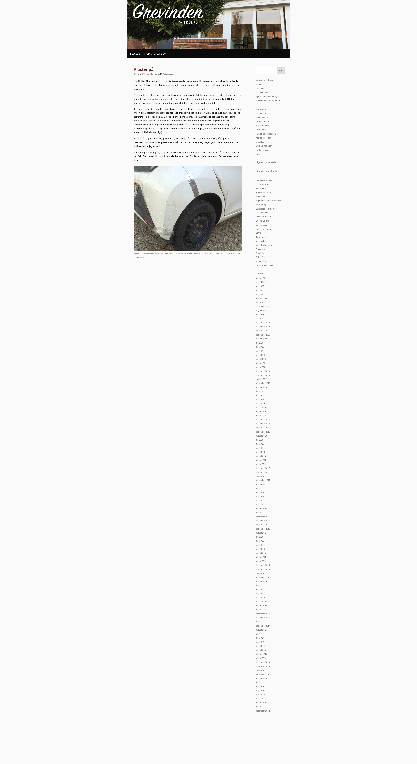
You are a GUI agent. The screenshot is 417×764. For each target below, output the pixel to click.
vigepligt (232, 253)
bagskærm (169, 253)
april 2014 (260, 646)
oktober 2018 (261, 428)
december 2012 (263, 711)
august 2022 (261, 282)
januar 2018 (261, 464)
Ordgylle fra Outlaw (264, 265)
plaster (183, 253)
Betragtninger (262, 118)
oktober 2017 (261, 476)
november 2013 (263, 666)
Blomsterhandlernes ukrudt (268, 101)
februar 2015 (261, 606)
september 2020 (263, 335)
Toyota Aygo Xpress (212, 253)
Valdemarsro (261, 225)
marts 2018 (261, 456)
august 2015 (261, 581)
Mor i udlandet (262, 213)
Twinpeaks (260, 196)
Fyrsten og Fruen (263, 229)
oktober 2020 (261, 331)
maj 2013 (260, 690)
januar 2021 (261, 318)
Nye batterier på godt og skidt (269, 97)
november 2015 (263, 569)
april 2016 (260, 549)
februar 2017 (261, 509)
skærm (195, 253)
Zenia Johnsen (262, 184)
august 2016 (261, 533)
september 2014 (263, 626)
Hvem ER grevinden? (155, 54)
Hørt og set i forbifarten (266, 134)
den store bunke (153, 74)
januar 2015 (261, 610)
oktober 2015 (261, 573)
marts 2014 (261, 650)
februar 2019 (261, 412)
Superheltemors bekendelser (268, 201)
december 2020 (263, 323)
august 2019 (261, 387)
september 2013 (263, 674)
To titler (259, 84)
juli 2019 (259, 391)
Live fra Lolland (262, 221)
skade (189, 253)
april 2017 (260, 500)
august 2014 (261, 630)
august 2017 (261, 484)
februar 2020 (261, 363)
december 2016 (263, 517)
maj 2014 (260, 642)
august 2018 (261, 436)
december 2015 (263, 565)
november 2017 (263, 472)
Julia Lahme (261, 237)
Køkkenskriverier (263, 138)
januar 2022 (261, 302)
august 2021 (261, 310)
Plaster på (143, 69)
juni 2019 (260, 395)
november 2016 (263, 521)
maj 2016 (260, 545)
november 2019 (263, 375)
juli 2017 (259, 488)
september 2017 (263, 480)
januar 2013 (261, 707)
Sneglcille (260, 253)
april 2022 (260, 290)
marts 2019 (261, 407)
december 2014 (263, 614)
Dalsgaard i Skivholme (266, 209)
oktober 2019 (261, 379)
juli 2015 (259, 585)
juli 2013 (259, 682)
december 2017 (263, 468)
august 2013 (261, 678)
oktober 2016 (261, 525)
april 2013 (260, 695)
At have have (261, 113)
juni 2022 (260, 286)
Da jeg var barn (262, 122)
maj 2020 (260, 351)
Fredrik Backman (263, 192)
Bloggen (135, 54)
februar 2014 (261, 654)
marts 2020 (261, 359)
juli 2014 (259, 634)
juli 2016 (259, 537)
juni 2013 (260, 686)
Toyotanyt (224, 253)
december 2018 (263, 420)
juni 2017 (260, 492)
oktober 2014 (261, 622)
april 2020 (260, 355)
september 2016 (263, 529)
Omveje (259, 233)
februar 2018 (261, 460)
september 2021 (263, 306)
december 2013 (263, 662)
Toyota (201, 253)
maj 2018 (260, 448)
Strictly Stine (261, 257)
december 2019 (263, 371)
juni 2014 (260, 638)
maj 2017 (260, 496)
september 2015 (263, 577)
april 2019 (260, 403)
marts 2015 (261, 601)
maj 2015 (260, 593)
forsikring (177, 253)
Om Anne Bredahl (263, 217)
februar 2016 (261, 557)
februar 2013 (261, 703)
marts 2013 (261, 698)
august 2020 (261, 339)
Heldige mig (261, 130)
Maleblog (260, 142)
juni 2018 (260, 444)
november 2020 (263, 327)
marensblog (261, 261)
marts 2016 (261, 553)
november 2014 (263, 618)
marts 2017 (261, 504)
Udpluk (259, 154)
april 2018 (260, 452)
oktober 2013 (261, 670)
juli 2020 (259, 343)
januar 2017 (261, 513)
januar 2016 (261, 561)
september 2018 (263, 432)
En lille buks (261, 89)
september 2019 (263, 383)
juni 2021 (260, 315)
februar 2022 (261, 298)
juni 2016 (260, 541)
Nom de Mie (261, 188)
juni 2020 (260, 347)
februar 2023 (261, 278)
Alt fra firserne (262, 93)
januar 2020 (261, 367)
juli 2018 (259, 440)
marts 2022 (261, 294)
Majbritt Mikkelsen (264, 245)
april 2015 (260, 597)
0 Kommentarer (167, 74)
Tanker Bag (261, 205)
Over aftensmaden (264, 146)
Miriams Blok (261, 241)
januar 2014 (261, 658)
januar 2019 (261, 416)
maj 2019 (260, 399)
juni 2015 (260, 589)
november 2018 (263, 424)
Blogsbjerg (260, 249)
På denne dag (262, 150)
